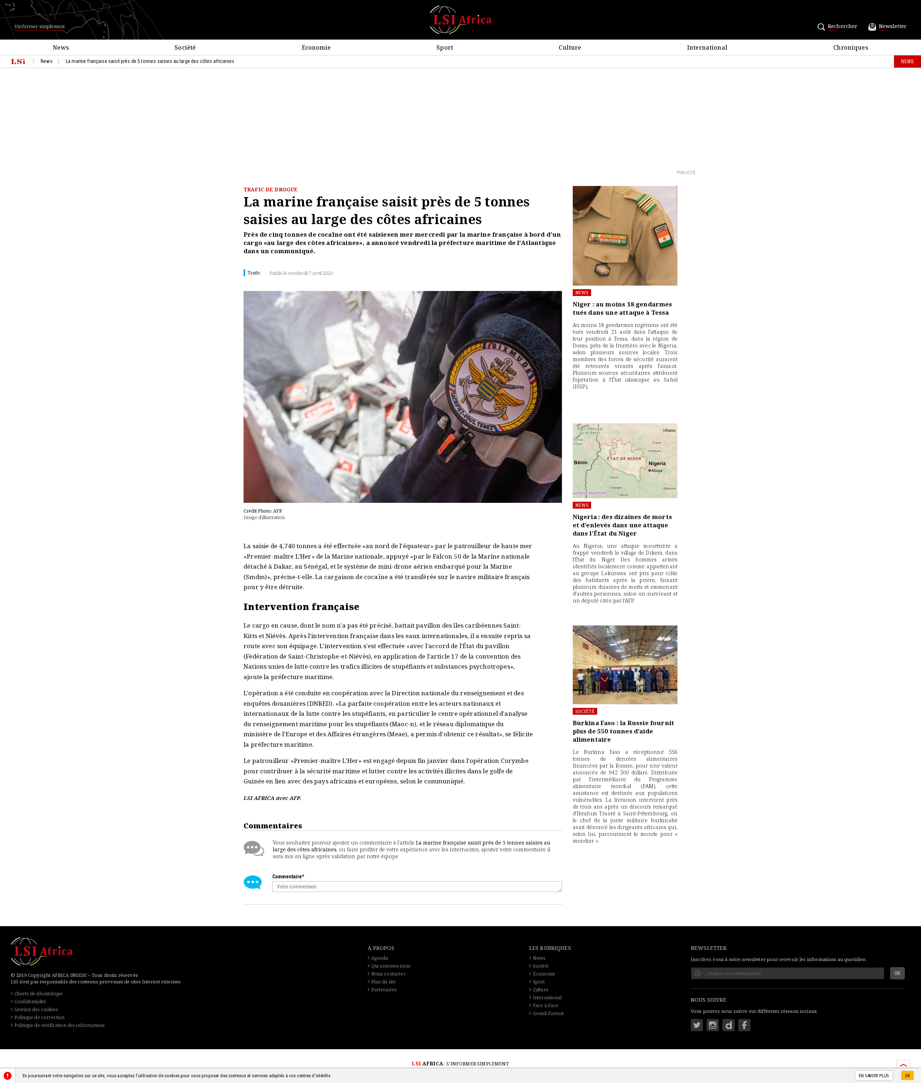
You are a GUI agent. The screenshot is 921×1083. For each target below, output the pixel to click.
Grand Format (548, 1013)
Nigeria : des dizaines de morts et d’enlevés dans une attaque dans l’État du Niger (622, 525)
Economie (544, 973)
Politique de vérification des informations (59, 1025)
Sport (539, 981)
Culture (540, 989)
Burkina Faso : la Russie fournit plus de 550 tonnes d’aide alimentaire (623, 731)
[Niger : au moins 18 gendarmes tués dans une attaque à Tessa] (625, 236)
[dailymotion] (728, 1025)
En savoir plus (874, 1076)
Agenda (379, 958)
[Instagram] (713, 1025)
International (547, 997)
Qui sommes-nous (390, 966)
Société (585, 711)
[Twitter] (697, 1025)
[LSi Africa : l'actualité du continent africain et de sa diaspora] (460, 19)
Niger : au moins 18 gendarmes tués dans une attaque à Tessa (622, 308)
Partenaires (384, 989)
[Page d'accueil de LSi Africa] (18, 61)
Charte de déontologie (38, 993)
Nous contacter (388, 973)
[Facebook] (744, 1025)
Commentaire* (288, 876)
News (582, 293)
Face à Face (545, 1005)
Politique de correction (39, 1017)
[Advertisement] (460, 118)
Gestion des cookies (36, 1009)
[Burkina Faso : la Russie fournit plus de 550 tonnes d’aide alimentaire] (625, 664)
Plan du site (383, 981)
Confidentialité (30, 1001)
